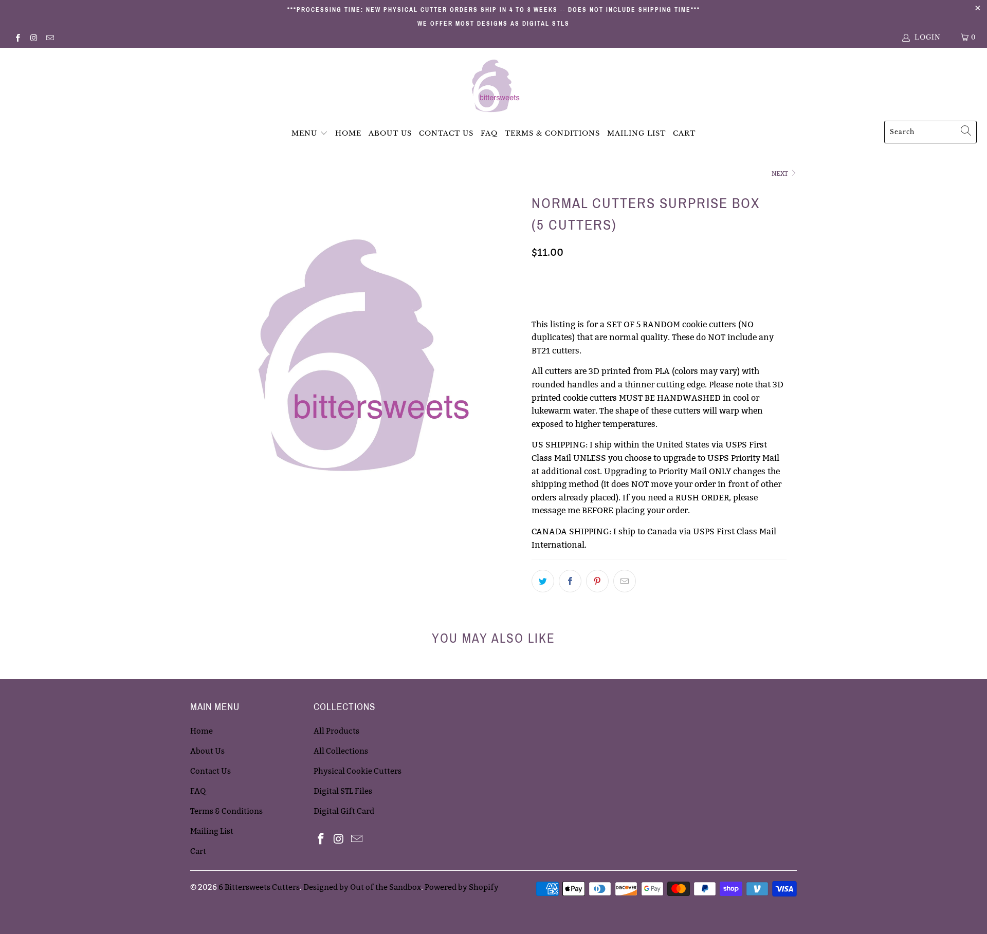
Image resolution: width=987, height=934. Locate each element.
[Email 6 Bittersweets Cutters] (49, 37)
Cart (684, 133)
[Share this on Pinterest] (597, 581)
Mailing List (636, 133)
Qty (538, 274)
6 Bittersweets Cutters (259, 887)
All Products (336, 731)
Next (781, 173)
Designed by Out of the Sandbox (362, 887)
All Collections (341, 751)
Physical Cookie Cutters (357, 771)
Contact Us (446, 133)
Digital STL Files (343, 791)
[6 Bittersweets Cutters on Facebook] (17, 37)
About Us (390, 133)
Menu (304, 133)
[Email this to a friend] (624, 581)
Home (348, 133)
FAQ (489, 133)
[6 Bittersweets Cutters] (494, 87)
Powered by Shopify (462, 887)
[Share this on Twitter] (543, 581)
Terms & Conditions (552, 133)
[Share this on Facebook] (570, 581)
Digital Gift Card (344, 811)
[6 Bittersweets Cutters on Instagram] (33, 37)
